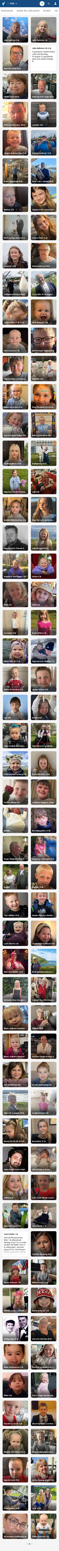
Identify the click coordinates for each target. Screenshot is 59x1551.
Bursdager (7, 11)
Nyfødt (47, 11)
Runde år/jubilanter (28, 11)
